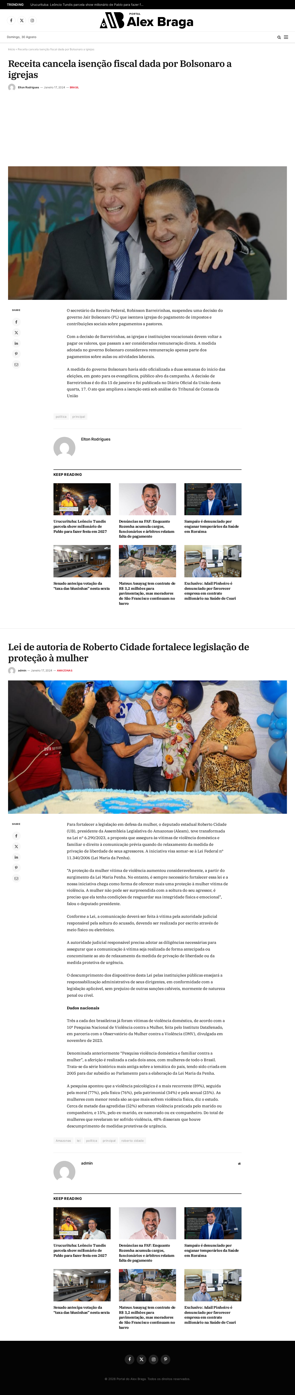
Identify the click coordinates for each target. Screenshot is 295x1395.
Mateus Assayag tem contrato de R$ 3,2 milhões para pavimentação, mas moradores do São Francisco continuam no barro (147, 593)
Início (11, 49)
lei (78, 1140)
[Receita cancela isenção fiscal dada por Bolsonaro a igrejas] (147, 233)
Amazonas (64, 670)
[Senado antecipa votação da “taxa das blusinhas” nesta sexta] (82, 561)
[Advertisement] (147, 125)
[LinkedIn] (16, 343)
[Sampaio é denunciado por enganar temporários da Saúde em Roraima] (213, 499)
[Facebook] (16, 322)
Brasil (74, 87)
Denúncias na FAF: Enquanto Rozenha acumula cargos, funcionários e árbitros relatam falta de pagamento (146, 529)
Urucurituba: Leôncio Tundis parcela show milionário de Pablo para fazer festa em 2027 (88, 4)
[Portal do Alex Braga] (147, 20)
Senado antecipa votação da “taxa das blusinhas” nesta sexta (81, 586)
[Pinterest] (16, 353)
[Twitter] (16, 332)
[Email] (16, 364)
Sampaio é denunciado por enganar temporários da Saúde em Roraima (211, 526)
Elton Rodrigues (28, 87)
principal (78, 416)
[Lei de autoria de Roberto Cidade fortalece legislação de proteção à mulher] (147, 747)
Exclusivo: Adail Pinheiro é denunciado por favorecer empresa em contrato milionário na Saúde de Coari (210, 591)
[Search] (279, 37)
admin (22, 670)
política (61, 416)
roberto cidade (132, 1140)
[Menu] (286, 37)
